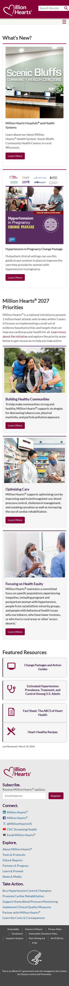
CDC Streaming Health (22, 829)
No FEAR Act (57, 938)
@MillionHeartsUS (19, 824)
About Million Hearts (17, 849)
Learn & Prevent (13, 871)
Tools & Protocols (14, 854)
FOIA (34, 943)
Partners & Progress (16, 865)
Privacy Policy (55, 929)
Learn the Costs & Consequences (24, 918)
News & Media (12, 876)
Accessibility (13, 929)
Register (56, 795)
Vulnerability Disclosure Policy (43, 934)
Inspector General (14, 938)
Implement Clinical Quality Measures (27, 907)
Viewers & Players (34, 929)
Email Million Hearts (21, 835)
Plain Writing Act (37, 938)
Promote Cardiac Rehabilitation (23, 896)
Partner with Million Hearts (21, 912)
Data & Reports (13, 860)
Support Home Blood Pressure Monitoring (30, 901)
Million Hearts (17, 812)
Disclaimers (17, 934)
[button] (64, 21)
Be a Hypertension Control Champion (27, 890)
